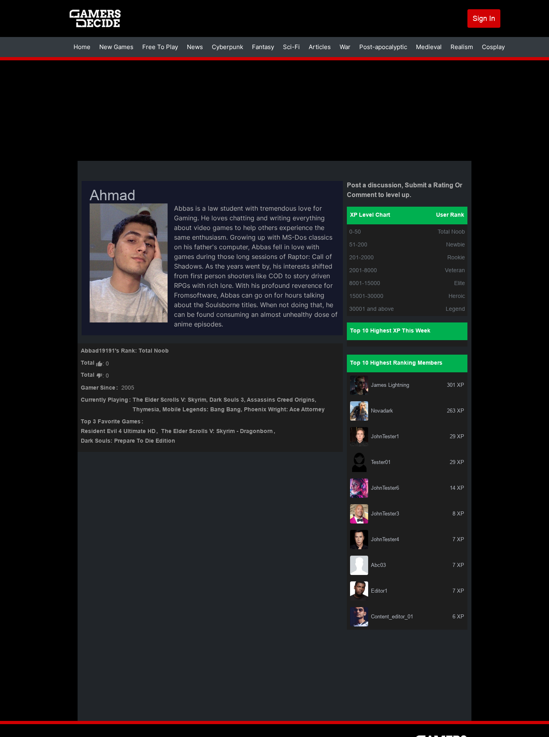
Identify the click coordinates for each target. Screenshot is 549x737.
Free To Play (160, 47)
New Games (116, 47)
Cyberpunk (227, 47)
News (195, 47)
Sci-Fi (291, 47)
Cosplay (493, 47)
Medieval (429, 47)
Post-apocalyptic (383, 47)
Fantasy (263, 47)
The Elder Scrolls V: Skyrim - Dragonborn (217, 431)
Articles (320, 47)
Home (82, 47)
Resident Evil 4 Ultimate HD (118, 431)
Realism (462, 47)
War (345, 47)
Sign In (484, 18)
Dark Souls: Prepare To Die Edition (128, 441)
